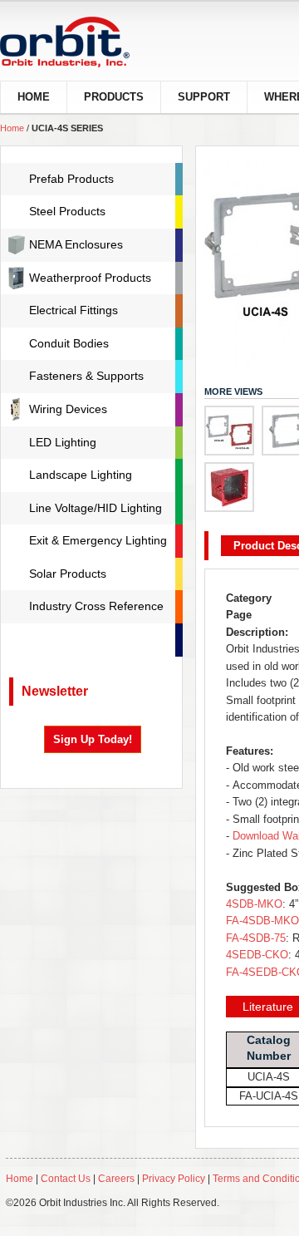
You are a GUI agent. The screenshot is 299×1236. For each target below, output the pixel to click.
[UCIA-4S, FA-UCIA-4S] (229, 430)
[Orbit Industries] (79, 42)
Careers (117, 1178)
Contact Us (66, 1178)
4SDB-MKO (254, 904)
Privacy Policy (173, 1178)
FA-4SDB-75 (256, 938)
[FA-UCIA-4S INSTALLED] (229, 487)
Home (12, 128)
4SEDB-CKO (257, 954)
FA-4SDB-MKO (262, 920)
